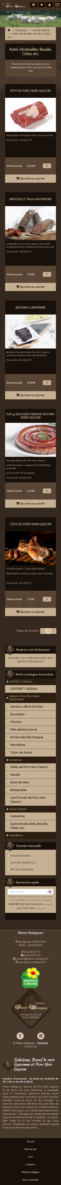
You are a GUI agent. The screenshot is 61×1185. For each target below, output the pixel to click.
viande (13, 904)
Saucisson (17, 714)
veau (19, 908)
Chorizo (15, 722)
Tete (25, 908)
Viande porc (22, 897)
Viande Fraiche (17, 809)
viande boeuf (46, 900)
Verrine (25, 904)
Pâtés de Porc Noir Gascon (29, 767)
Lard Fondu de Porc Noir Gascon (28, 799)
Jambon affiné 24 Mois (26, 706)
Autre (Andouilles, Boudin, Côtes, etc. (29, 826)
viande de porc (22, 900)
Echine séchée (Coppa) (26, 737)
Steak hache (40, 908)
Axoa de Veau (19, 782)
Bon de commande (21, 869)
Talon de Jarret (21, 752)
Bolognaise (18, 790)
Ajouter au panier (32, 178)
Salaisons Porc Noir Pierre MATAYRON (24, 698)
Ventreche (36, 904)
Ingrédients (16, 835)
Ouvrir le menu (57, 4)
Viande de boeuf (35, 900)
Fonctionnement (20, 855)
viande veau (12, 897)
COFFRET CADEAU (20, 681)
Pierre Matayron (25, 1043)
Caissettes (17, 816)
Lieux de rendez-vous (23, 862)
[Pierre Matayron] (12, 5)
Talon (32, 908)
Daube (15, 774)
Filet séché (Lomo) (23, 729)
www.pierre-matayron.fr (32, 962)
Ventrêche (17, 745)
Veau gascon (48, 904)
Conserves (15, 759)
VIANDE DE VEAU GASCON (37, 897)
